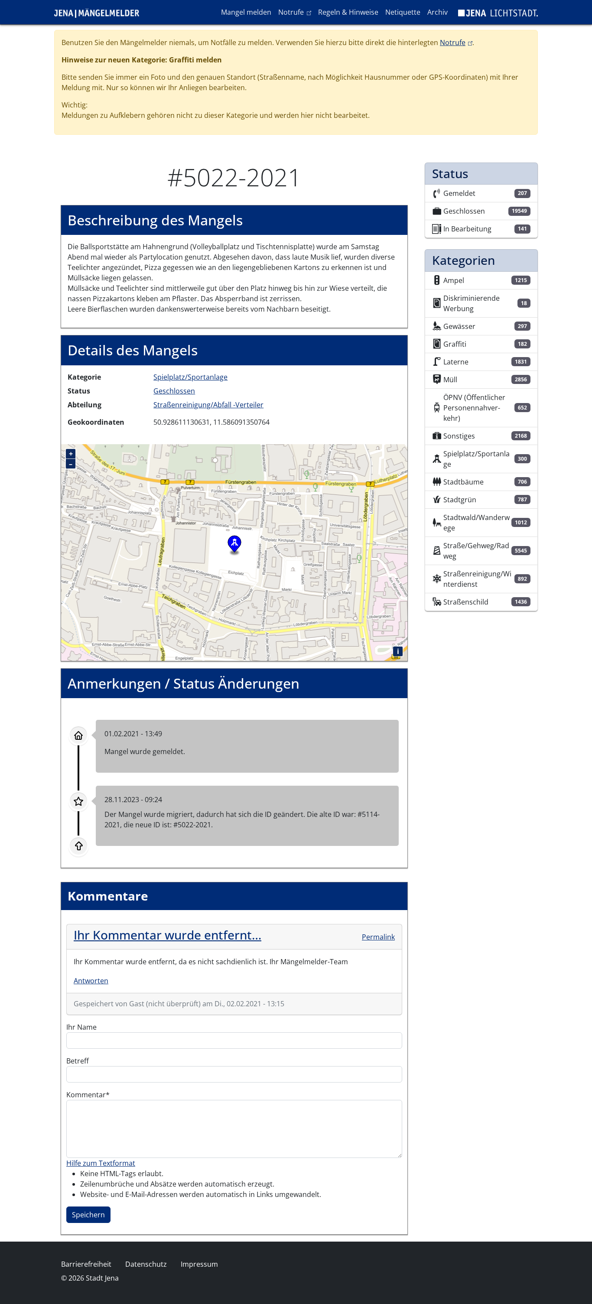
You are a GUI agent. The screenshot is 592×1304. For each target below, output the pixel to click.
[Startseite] (100, 12)
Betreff (77, 1061)
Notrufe (296, 12)
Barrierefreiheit (86, 1264)
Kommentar (86, 1094)
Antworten (91, 980)
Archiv (437, 12)
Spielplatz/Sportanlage (190, 377)
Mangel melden (246, 12)
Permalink (378, 937)
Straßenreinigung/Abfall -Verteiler (208, 405)
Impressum (199, 1264)
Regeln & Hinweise (348, 12)
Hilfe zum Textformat (100, 1163)
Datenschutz (146, 1264)
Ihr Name (81, 1027)
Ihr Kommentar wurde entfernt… (167, 935)
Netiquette (402, 12)
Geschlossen (174, 391)
